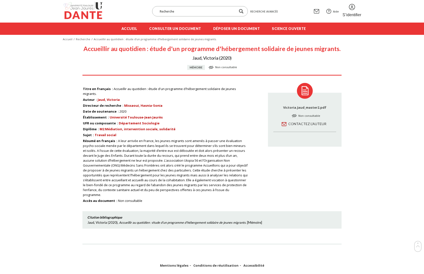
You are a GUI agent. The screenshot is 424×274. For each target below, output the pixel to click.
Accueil (129, 28)
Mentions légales (174, 265)
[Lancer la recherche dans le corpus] (241, 11)
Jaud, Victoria (109, 99)
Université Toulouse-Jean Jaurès (136, 117)
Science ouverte (289, 28)
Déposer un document (236, 28)
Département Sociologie (139, 123)
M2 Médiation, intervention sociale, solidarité (137, 129)
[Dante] (86, 11)
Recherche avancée (264, 11)
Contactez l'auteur (307, 124)
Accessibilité (253, 265)
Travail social (105, 135)
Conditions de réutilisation (215, 265)
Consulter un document (175, 28)
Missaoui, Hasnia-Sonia (143, 105)
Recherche (83, 39)
